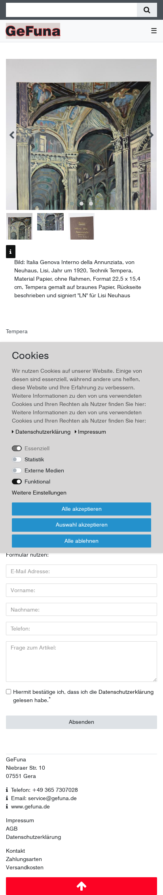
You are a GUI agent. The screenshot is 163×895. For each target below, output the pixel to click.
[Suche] (147, 10)
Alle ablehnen (81, 541)
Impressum (20, 820)
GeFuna (16, 759)
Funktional (37, 481)
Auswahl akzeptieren (82, 524)
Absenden (81, 722)
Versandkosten (25, 867)
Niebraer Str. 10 (25, 768)
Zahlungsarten (24, 859)
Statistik (34, 459)
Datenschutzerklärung (33, 837)
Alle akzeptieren (82, 509)
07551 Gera (21, 776)
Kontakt (15, 851)
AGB (11, 828)
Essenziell (37, 448)
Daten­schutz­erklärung (43, 432)
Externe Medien (44, 470)
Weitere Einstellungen (39, 492)
